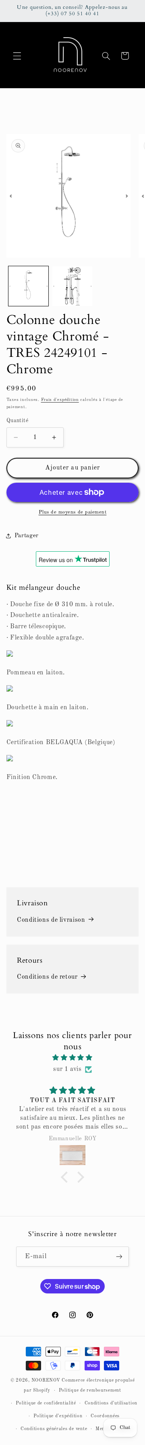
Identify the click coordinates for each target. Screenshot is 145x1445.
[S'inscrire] (119, 1256)
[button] (17, 56)
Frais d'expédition (60, 400)
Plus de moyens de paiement (73, 512)
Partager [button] (26, 535)
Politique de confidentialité (46, 1403)
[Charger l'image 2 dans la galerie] (72, 286)
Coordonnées (105, 1416)
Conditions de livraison (51, 920)
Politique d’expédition (57, 1416)
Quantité (17, 420)
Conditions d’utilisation (111, 1403)
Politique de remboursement (90, 1390)
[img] (72, 1058)
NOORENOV (45, 1380)
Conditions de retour (47, 977)
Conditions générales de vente (54, 1429)
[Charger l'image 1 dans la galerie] (28, 286)
